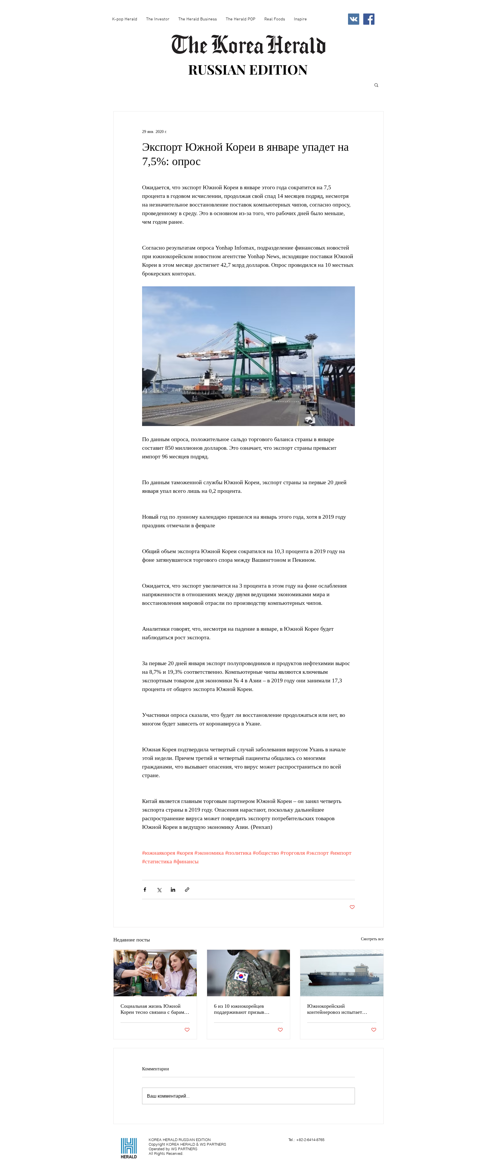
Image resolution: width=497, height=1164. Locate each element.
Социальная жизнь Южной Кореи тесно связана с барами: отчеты (154, 1009)
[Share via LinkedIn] (173, 889)
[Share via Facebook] (145, 889)
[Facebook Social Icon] (368, 19)
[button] (376, 84)
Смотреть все (372, 939)
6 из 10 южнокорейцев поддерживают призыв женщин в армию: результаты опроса (247, 1009)
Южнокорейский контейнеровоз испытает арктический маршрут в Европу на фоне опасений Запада (336, 1009)
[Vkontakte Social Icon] (353, 19)
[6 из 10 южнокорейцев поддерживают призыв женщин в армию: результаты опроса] (248, 973)
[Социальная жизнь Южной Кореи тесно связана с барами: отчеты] (155, 973)
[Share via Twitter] (159, 889)
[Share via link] (187, 889)
